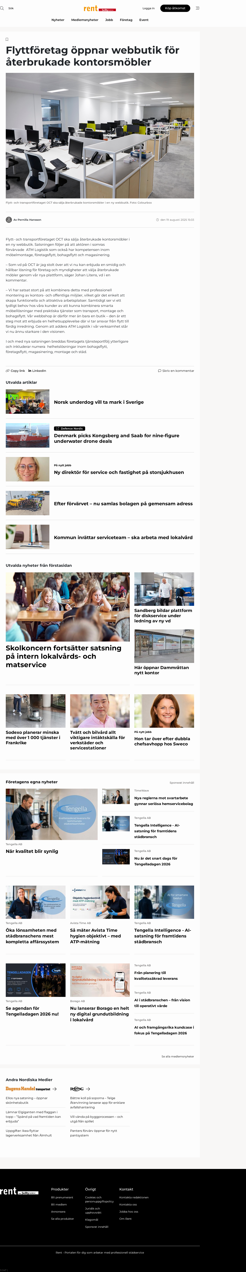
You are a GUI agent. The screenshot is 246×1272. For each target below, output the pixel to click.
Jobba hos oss (128, 1211)
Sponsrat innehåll (96, 1227)
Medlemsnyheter (84, 20)
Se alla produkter (62, 1218)
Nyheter (58, 20)
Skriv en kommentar (178, 371)
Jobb (109, 20)
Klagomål (91, 1219)
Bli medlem (59, 1204)
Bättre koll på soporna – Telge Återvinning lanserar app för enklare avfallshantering (97, 1102)
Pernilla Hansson (29, 219)
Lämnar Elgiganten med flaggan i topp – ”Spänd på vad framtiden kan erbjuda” (33, 1116)
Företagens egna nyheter (32, 782)
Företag (126, 20)
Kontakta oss (128, 1204)
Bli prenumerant (62, 1197)
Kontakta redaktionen (134, 1197)
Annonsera (58, 1211)
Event (144, 20)
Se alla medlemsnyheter (178, 1056)
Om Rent (125, 1218)
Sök (11, 8)
